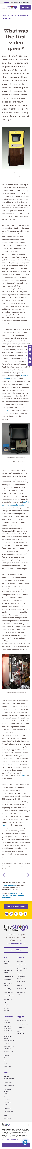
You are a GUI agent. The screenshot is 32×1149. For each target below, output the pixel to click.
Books (5, 1115)
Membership (7, 979)
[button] (29, 1125)
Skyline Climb (21, 982)
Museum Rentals (9, 996)
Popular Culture (18, 895)
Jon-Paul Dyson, (10, 885)
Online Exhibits (21, 965)
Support (20, 1017)
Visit (6, 957)
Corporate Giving (22, 1024)
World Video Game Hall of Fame (21, 976)
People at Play (7, 895)
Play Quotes (7, 1119)
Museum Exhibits (22, 961)
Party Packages (8, 992)
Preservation (7, 1066)
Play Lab (19, 985)
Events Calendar (8, 976)
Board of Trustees (9, 1085)
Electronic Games (16, 893)
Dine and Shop (8, 999)
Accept (16, 1145)
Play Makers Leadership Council (7, 1091)
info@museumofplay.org (16, 943)
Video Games (6, 897)
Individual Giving (22, 1020)
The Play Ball (21, 1027)
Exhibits (20, 957)
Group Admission (9, 967)
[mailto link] (30, 362)
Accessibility (7, 989)
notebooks (6, 825)
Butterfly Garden (22, 989)
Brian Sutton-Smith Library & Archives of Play (8, 1028)
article (24, 776)
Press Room (7, 1108)
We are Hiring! (16, 950)
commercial (6, 410)
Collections (8, 1017)
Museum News (8, 1082)
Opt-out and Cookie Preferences (10, 1139)
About (6, 1072)
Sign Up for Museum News (16, 906)
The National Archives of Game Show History (9, 1046)
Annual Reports (8, 1112)
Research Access (9, 1052)
